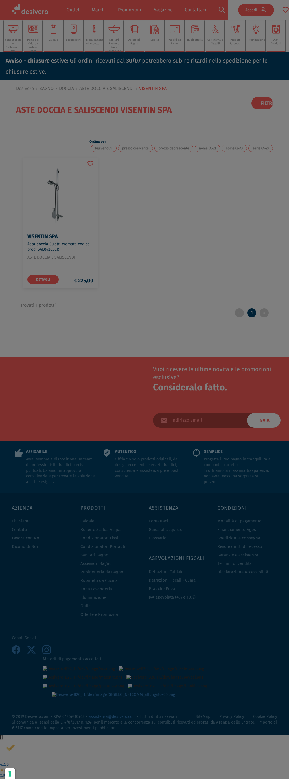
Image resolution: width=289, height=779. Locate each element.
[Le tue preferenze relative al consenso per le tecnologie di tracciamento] (10, 773)
